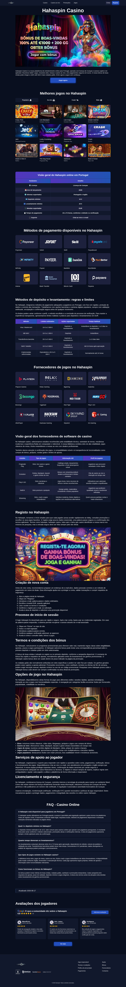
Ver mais (63, 944)
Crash (74, 100)
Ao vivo (49, 100)
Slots (98, 100)
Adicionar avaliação (100, 912)
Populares (25, 100)
